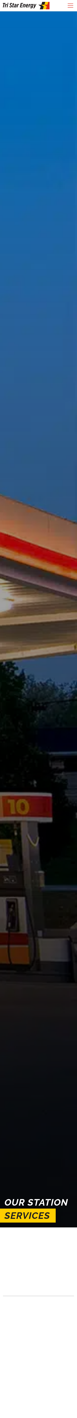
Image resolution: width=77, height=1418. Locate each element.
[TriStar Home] (26, 5)
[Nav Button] (70, 5)
